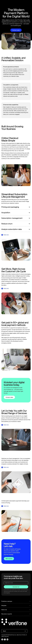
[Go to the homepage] (14, 622)
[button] (29, 3)
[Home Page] (6, 3)
